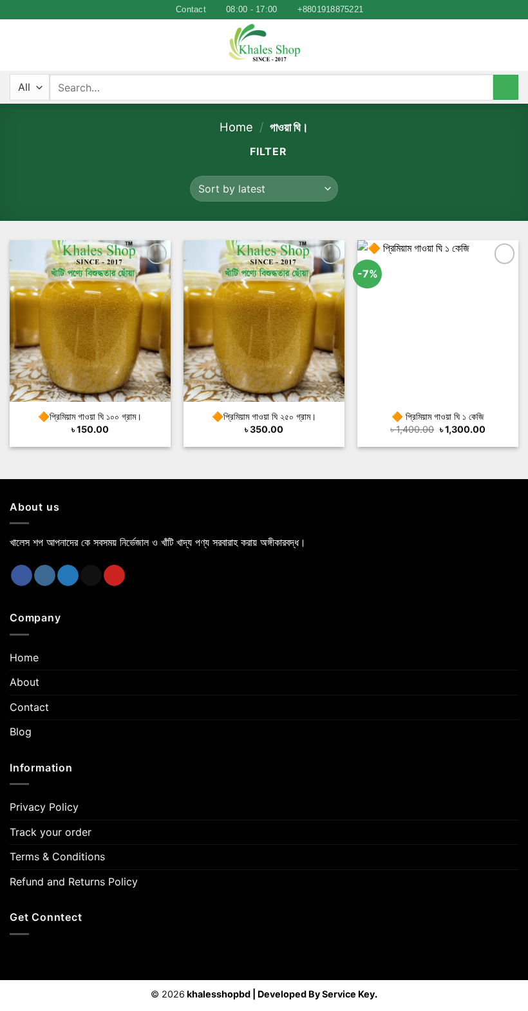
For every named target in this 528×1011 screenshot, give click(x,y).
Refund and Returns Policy (74, 881)
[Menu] (17, 45)
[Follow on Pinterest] (114, 576)
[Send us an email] (91, 576)
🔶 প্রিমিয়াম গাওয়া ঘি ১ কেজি (437, 416)
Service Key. (349, 993)
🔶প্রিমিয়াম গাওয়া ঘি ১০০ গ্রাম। (90, 416)
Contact (29, 707)
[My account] (490, 45)
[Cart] (511, 45)
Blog (21, 731)
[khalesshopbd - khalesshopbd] (264, 45)
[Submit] (505, 87)
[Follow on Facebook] (21, 576)
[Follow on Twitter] (68, 576)
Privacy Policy (44, 806)
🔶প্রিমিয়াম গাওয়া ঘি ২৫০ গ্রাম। (264, 416)
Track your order (50, 832)
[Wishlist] (40, 45)
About (24, 682)
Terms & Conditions (57, 856)
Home (236, 127)
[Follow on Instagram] (44, 576)
